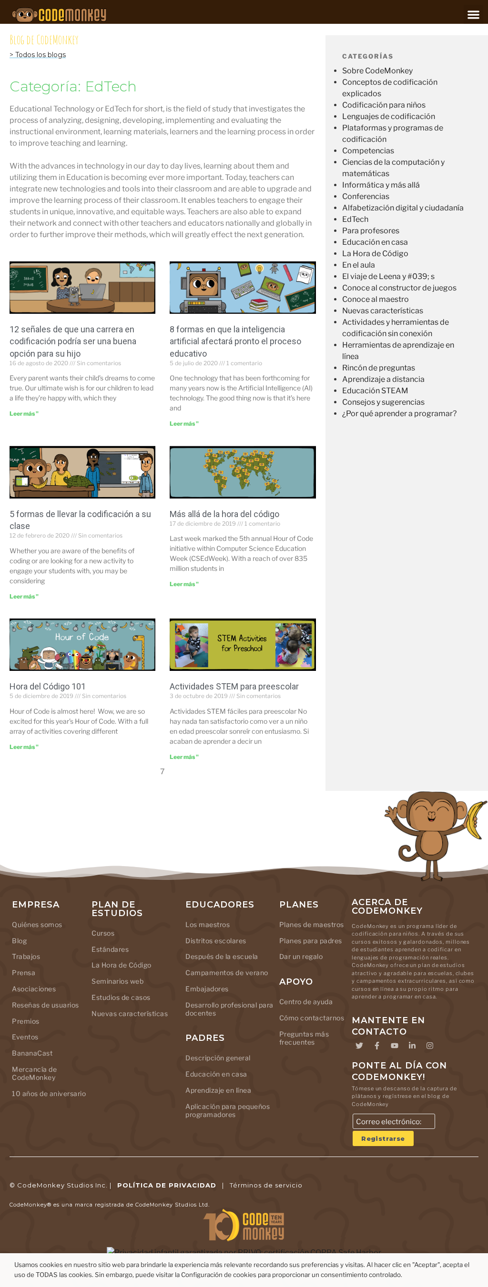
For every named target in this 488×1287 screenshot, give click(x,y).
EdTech (355, 219)
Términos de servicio (266, 1185)
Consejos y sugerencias (383, 402)
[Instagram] (429, 1045)
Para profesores (370, 230)
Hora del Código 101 (48, 686)
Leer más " (24, 413)
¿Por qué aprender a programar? (399, 413)
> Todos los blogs (38, 54)
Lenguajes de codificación (388, 116)
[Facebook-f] (377, 1045)
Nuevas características (382, 310)
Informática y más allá (381, 185)
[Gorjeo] (359, 1045)
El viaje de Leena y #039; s (388, 276)
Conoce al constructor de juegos (399, 287)
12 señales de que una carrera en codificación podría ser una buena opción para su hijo (73, 341)
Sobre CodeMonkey (377, 70)
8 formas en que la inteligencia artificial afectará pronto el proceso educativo (235, 341)
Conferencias (365, 196)
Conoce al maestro (375, 299)
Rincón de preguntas (378, 367)
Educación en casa (375, 242)
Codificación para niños (384, 105)
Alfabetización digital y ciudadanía (403, 207)
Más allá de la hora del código (224, 514)
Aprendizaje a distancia (383, 379)
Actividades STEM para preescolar (234, 686)
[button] (473, 14)
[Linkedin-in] (412, 1045)
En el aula (358, 264)
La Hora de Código (375, 253)
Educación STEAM (375, 390)
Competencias (368, 150)
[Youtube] (394, 1045)
